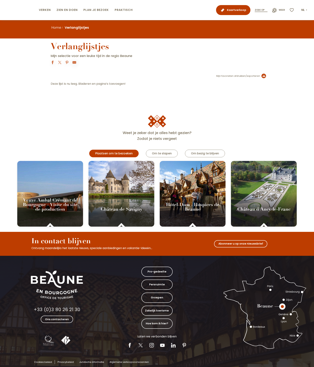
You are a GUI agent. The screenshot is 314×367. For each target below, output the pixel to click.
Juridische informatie (91, 362)
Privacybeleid (66, 362)
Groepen (157, 297)
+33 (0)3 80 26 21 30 (57, 309)
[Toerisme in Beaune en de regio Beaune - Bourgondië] (18, 10)
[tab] (114, 153)
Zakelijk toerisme (157, 310)
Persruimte (157, 284)
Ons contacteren (57, 319)
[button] (304, 10)
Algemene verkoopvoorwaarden (129, 362)
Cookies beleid (43, 362)
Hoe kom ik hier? (157, 323)
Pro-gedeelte (157, 271)
